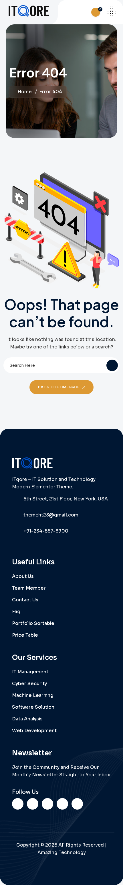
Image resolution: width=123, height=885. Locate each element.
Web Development (34, 731)
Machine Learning (32, 695)
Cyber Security (29, 684)
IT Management (30, 672)
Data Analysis (27, 719)
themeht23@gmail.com (50, 515)
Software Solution (33, 707)
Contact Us (25, 600)
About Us (23, 576)
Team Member (29, 588)
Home (24, 92)
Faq (16, 612)
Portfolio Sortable (33, 623)
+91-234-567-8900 (45, 531)
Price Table (25, 635)
